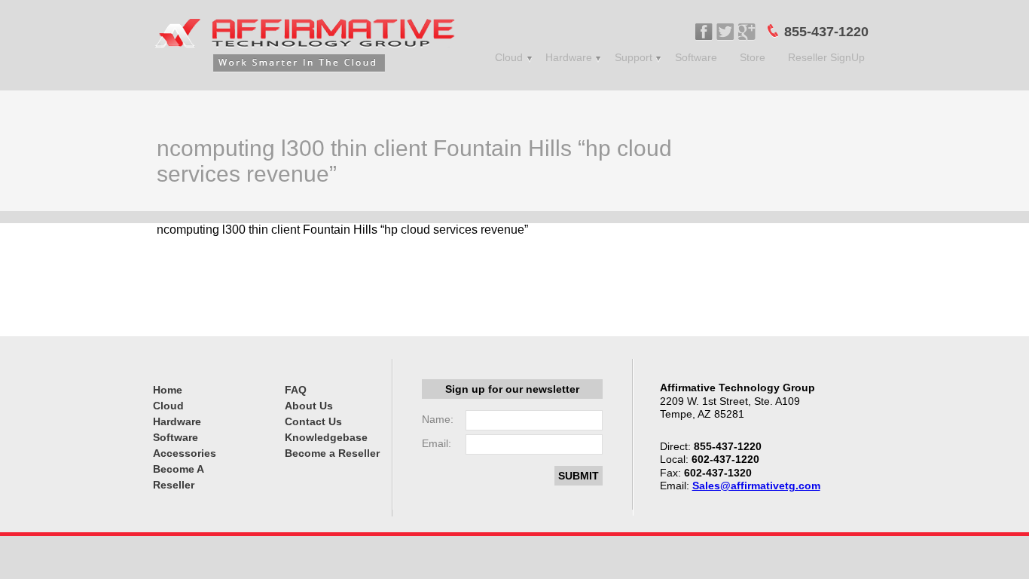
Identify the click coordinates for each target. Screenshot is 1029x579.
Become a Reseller (332, 453)
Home (167, 390)
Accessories (184, 453)
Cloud (509, 57)
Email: (436, 443)
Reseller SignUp (826, 57)
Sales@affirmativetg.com (756, 485)
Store (752, 57)
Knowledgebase (326, 437)
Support (633, 57)
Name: (437, 419)
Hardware (568, 57)
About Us (309, 406)
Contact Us (313, 421)
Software (696, 57)
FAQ (296, 390)
